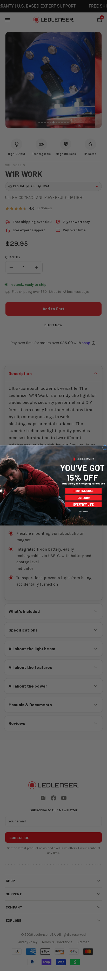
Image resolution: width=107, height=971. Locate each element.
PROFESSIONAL (83, 491)
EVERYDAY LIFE (83, 505)
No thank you (83, 511)
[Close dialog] (105, 448)
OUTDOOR (83, 498)
